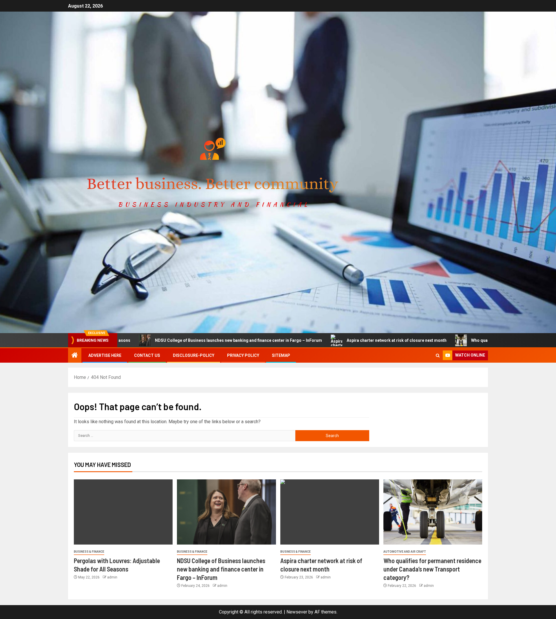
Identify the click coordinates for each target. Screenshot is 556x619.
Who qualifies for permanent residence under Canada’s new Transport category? (432, 569)
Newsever (296, 612)
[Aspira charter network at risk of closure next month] (329, 512)
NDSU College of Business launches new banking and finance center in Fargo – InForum (196, 340)
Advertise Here (104, 355)
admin (112, 577)
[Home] (75, 356)
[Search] (437, 355)
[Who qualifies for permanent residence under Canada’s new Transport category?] (432, 512)
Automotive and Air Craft (404, 551)
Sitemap (281, 355)
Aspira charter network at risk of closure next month (354, 340)
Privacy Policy (243, 355)
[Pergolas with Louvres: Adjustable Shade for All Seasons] (123, 512)
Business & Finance (89, 551)
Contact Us (147, 355)
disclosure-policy (193, 355)
